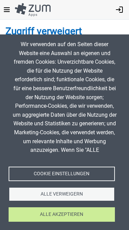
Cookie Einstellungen (61, 173)
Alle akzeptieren (61, 214)
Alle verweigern (62, 194)
